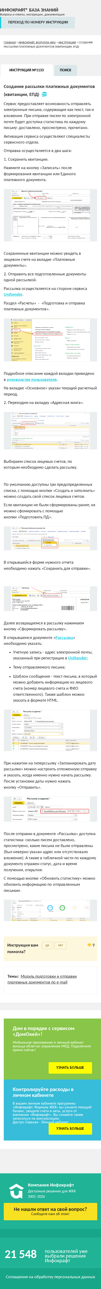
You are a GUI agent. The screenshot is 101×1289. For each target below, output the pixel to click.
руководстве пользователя (32, 380)
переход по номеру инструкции (38, 22)
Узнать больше (70, 1068)
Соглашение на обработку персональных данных (50, 1277)
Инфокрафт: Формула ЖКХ (37, 42)
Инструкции (67, 42)
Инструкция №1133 (26, 70)
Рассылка (64, 638)
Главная (10, 42)
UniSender (13, 295)
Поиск (65, 70)
